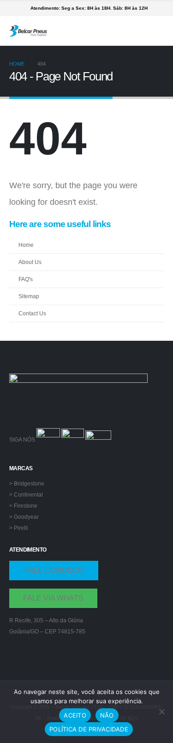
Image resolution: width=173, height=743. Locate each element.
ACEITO (75, 715)
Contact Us (32, 313)
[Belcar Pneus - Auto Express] (28, 31)
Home (26, 245)
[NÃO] (161, 711)
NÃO (107, 715)
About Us (30, 262)
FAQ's (25, 279)
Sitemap (28, 296)
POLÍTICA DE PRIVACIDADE (88, 729)
